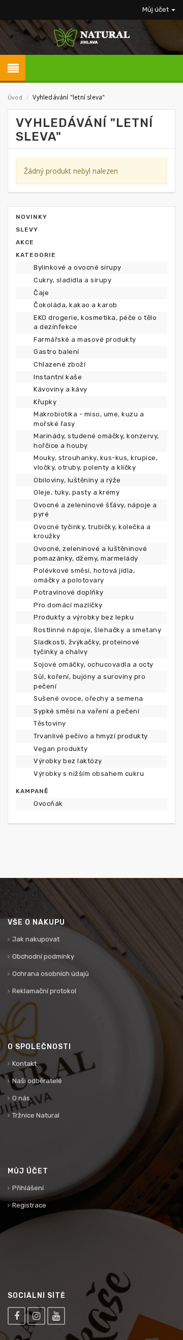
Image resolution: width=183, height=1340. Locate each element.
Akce (25, 242)
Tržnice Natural (35, 1115)
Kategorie (36, 254)
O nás (21, 1098)
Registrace (29, 1205)
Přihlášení (28, 1188)
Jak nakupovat (35, 939)
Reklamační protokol (44, 991)
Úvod (15, 97)
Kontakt (24, 1063)
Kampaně (32, 791)
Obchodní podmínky (43, 956)
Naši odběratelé (37, 1081)
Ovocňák (48, 803)
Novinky (31, 216)
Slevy (27, 229)
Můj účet (156, 9)
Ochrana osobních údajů (50, 973)
